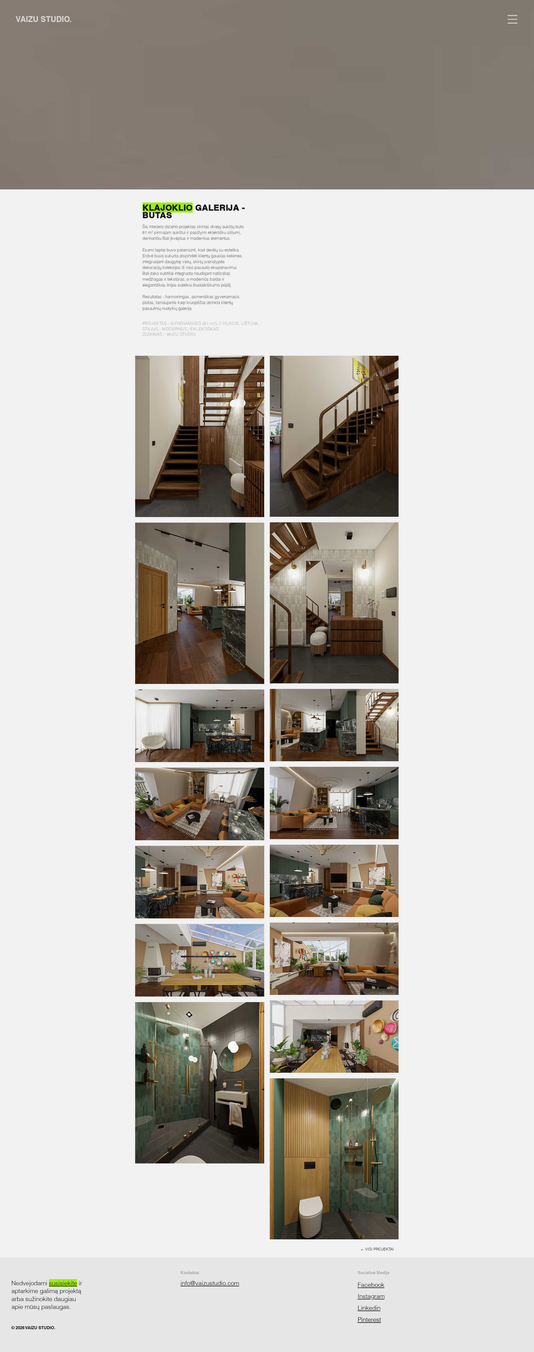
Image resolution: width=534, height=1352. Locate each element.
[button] (512, 19)
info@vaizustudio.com (210, 1283)
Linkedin (369, 1308)
